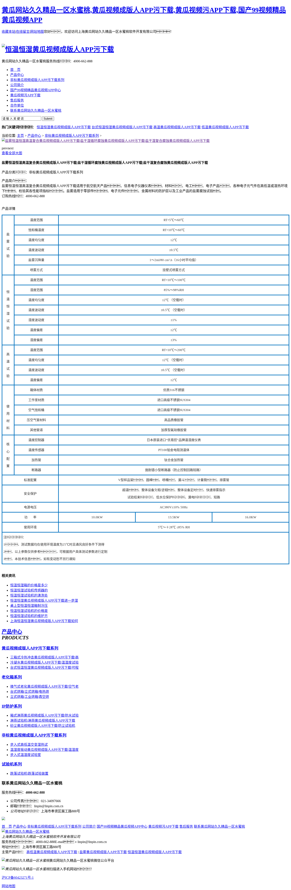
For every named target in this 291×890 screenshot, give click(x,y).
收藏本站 (8, 31)
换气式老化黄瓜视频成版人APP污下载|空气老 (44, 686)
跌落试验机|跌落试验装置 (29, 773)
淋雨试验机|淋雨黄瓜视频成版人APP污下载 (42, 720)
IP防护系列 (12, 706)
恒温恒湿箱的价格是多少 (29, 585)
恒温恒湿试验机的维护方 (29, 616)
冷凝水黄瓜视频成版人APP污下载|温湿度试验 (44, 662)
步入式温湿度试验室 (25, 755)
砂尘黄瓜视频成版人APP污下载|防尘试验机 (42, 725)
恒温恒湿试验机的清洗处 (29, 595)
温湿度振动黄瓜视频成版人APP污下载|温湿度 (44, 749)
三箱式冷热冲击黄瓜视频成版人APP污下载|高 (44, 657)
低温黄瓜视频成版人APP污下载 (225, 127)
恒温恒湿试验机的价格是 (29, 611)
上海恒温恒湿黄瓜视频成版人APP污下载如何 (44, 621)
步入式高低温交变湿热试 (29, 744)
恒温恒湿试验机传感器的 (29, 590)
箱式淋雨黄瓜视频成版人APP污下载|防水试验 (44, 715)
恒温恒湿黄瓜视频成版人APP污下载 (64, 127)
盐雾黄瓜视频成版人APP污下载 (103, 852)
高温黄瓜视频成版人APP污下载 (177, 127)
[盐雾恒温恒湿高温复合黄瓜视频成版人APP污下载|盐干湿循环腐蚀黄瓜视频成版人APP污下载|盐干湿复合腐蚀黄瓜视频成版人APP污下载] (106, 141)
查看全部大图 (12, 153)
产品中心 (34, 135)
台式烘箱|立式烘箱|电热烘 (29, 691)
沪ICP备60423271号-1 (18, 877)
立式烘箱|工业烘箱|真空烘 (29, 697)
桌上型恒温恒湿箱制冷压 (29, 605)
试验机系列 (12, 764)
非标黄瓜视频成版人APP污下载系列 (72, 135)
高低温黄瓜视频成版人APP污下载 (51, 852)
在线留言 (23, 31)
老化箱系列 (12, 677)
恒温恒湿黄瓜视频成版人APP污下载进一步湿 (44, 600)
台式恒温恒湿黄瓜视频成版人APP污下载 (122, 127)
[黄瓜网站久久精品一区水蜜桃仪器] (25, 831)
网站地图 (37, 31)
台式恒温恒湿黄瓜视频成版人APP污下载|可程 (44, 667)
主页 (20, 135)
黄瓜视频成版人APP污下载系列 (30, 648)
